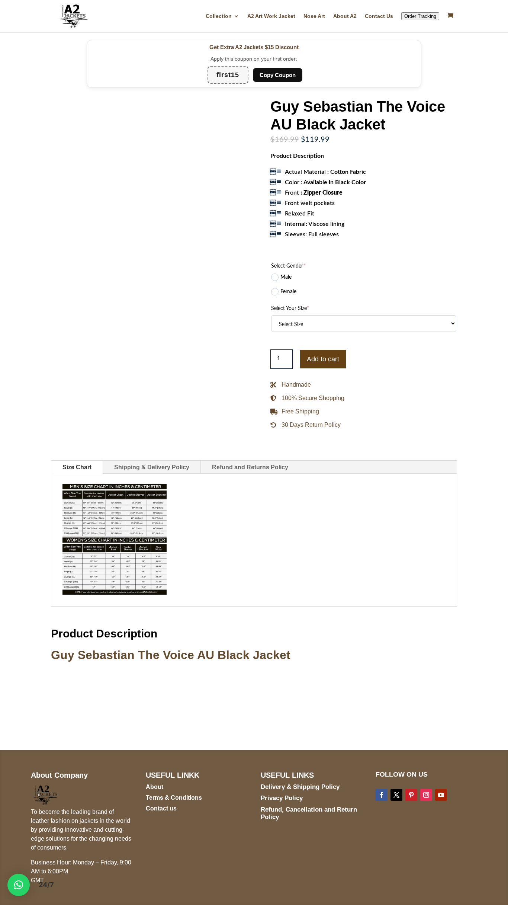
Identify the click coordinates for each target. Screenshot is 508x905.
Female (288, 291)
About (154, 787)
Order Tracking (420, 16)
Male (286, 277)
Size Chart (76, 467)
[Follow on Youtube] (441, 795)
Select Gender (288, 266)
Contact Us (379, 16)
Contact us (161, 808)
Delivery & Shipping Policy (300, 786)
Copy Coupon (278, 75)
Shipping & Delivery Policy (151, 467)
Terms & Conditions (174, 797)
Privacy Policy (282, 798)
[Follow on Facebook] (382, 795)
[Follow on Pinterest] (411, 795)
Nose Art (314, 16)
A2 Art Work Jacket (271, 16)
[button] (18, 885)
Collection (219, 16)
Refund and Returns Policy (250, 467)
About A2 (345, 16)
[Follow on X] (396, 795)
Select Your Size (290, 308)
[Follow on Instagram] (426, 795)
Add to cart (323, 359)
